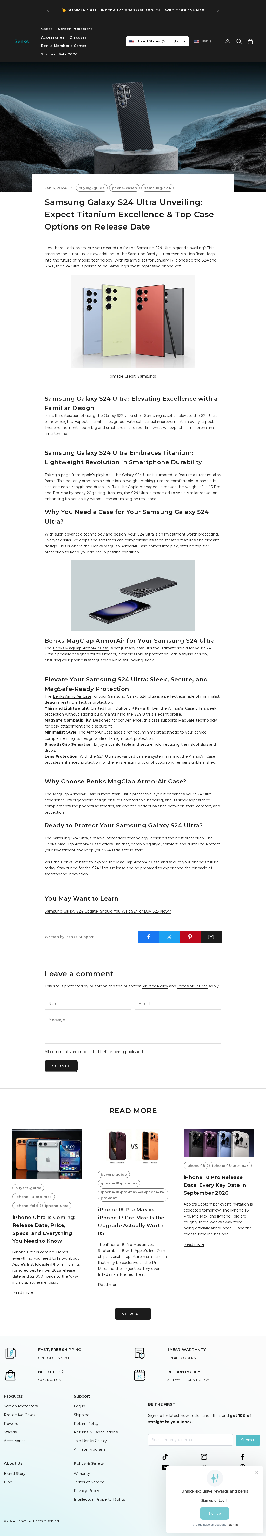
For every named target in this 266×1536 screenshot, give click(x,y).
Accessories (52, 37)
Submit (61, 1066)
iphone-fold (26, 1205)
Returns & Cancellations (96, 1432)
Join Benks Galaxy (90, 1440)
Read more (22, 1292)
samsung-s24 (157, 188)
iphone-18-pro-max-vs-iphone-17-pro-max (133, 1195)
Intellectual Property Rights (99, 1499)
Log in (79, 1406)
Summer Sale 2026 (59, 54)
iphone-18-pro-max (33, 1197)
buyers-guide (28, 1188)
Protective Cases (19, 1415)
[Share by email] (211, 936)
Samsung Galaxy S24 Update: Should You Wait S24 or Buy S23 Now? (108, 911)
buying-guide (92, 188)
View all (133, 1314)
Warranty (82, 1473)
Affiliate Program (89, 1449)
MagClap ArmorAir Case (74, 794)
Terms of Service (192, 986)
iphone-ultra (57, 1205)
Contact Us (49, 1380)
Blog (8, 1482)
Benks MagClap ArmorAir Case (81, 648)
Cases (47, 29)
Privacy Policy (155, 986)
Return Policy (86, 1423)
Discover (78, 37)
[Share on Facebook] (148, 936)
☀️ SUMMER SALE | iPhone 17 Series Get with (132, 10)
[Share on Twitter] (169, 936)
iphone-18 (196, 1165)
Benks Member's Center (64, 45)
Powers (11, 1423)
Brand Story (15, 1473)
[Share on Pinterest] (190, 936)
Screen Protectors (75, 29)
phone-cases (124, 188)
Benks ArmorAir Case (72, 696)
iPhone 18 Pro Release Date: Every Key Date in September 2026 (215, 1185)
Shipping (82, 1415)
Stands (10, 1432)
